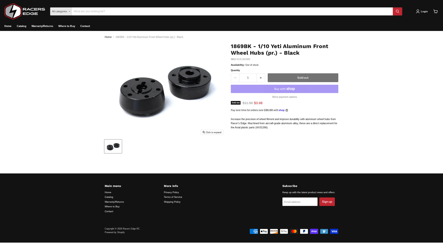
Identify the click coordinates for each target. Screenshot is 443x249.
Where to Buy (66, 26)
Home (8, 26)
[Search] (397, 11)
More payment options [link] (284, 96)
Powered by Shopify (115, 232)
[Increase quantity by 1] (261, 77)
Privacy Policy (171, 192)
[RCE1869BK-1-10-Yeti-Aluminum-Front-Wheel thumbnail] (113, 146)
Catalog (21, 26)
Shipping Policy (172, 201)
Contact (85, 26)
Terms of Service (173, 197)
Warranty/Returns (42, 26)
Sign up (327, 201)
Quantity (235, 70)
